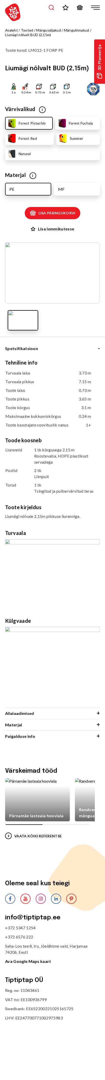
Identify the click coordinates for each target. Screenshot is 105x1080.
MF (61, 189)
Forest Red (28, 138)
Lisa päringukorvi (56, 213)
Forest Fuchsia (81, 123)
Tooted (27, 30)
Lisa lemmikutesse (56, 228)
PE (11, 189)
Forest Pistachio (32, 123)
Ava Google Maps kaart (28, 961)
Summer (76, 138)
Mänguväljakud (48, 30)
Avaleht (11, 30)
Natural (25, 153)
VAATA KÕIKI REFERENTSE (38, 836)
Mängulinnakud (76, 30)
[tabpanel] (52, 533)
